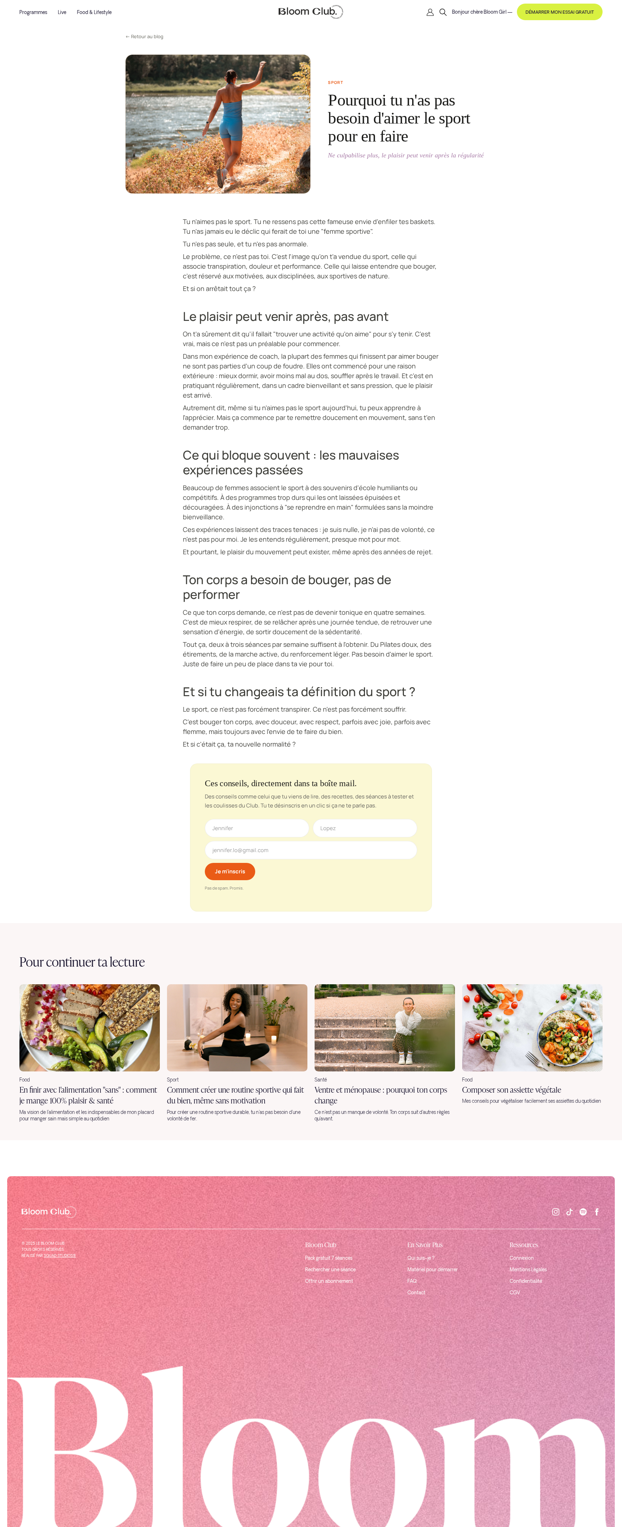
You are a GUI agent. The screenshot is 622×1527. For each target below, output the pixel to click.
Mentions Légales (528, 1270)
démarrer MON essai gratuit (560, 12)
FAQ (412, 1282)
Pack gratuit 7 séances (328, 1258)
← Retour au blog (144, 36)
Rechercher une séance (330, 1270)
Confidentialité (526, 1282)
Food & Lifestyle (94, 13)
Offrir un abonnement (329, 1282)
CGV (515, 1293)
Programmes (33, 13)
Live (62, 13)
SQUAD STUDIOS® (60, 1256)
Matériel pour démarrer (432, 1270)
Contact (416, 1293)
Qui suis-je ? (420, 1258)
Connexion (522, 1258)
